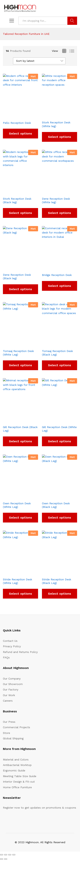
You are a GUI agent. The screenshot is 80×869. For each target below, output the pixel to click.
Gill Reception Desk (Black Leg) (20, 429)
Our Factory (10, 689)
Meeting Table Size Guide (19, 776)
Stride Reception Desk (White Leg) (17, 581)
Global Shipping (13, 738)
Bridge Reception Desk (57, 274)
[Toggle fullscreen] (5, 854)
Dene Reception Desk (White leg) (56, 200)
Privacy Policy (12, 646)
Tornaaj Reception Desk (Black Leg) (57, 352)
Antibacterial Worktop (17, 765)
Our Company (12, 678)
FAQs (6, 657)
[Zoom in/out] (1, 854)
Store (6, 732)
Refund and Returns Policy (20, 652)
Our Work (9, 695)
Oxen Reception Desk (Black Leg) (56, 505)
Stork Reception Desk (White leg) (56, 124)
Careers (8, 700)
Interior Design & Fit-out (19, 781)
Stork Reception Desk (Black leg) (17, 200)
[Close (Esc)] (13, 854)
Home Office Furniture (17, 787)
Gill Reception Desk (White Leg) (59, 429)
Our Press (9, 721)
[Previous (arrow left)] (1, 859)
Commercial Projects (16, 727)
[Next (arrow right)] (5, 859)
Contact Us (10, 640)
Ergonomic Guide (14, 770)
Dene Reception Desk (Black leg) (17, 276)
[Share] (9, 854)
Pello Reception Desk (17, 122)
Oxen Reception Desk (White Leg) (17, 505)
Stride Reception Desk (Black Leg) (56, 581)
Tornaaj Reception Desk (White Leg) (18, 352)
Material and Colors (16, 759)
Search (72, 21)
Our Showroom (13, 684)
